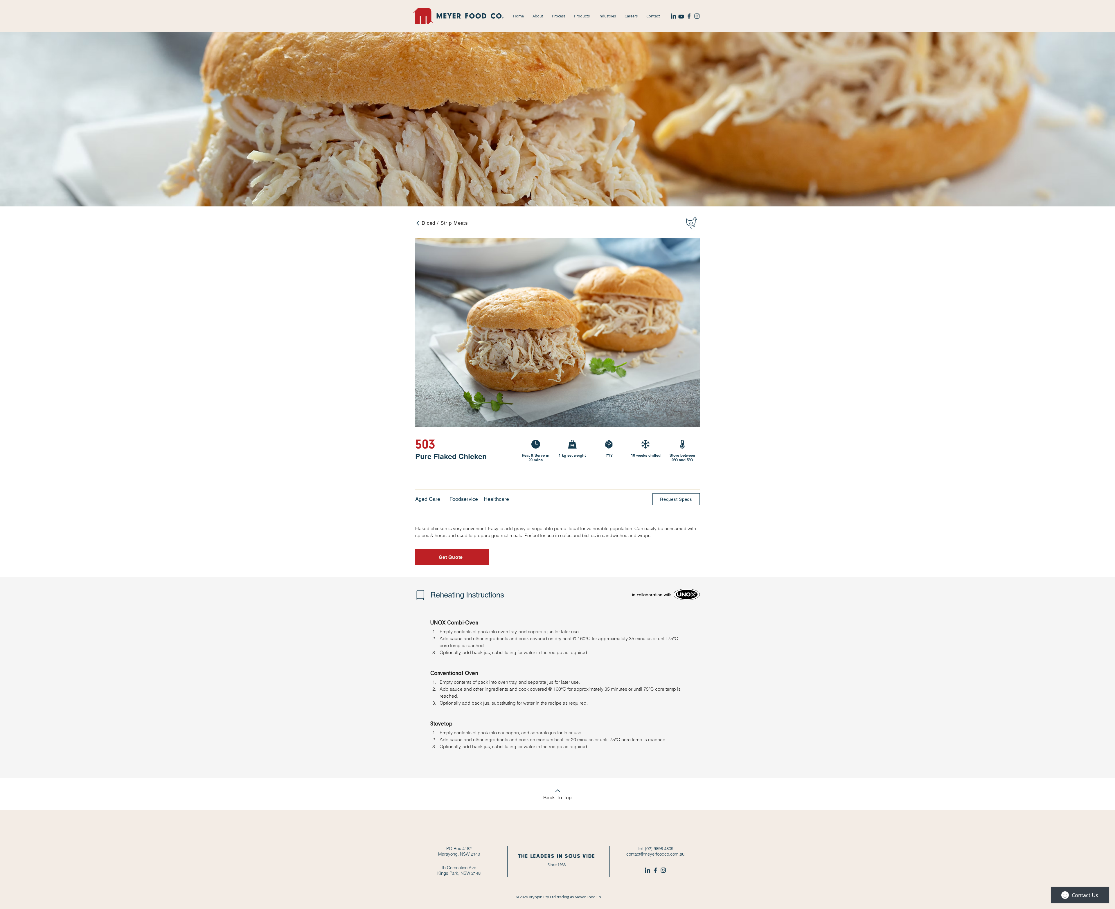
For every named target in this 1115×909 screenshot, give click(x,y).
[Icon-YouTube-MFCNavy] (681, 16)
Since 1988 (557, 864)
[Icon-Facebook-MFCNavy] (689, 16)
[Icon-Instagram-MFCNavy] (697, 16)
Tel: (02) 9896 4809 (655, 848)
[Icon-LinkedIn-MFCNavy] (673, 16)
